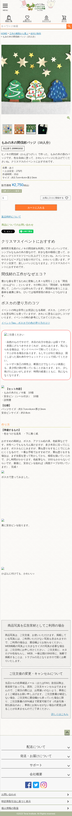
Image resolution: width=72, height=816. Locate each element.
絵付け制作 (36, 33)
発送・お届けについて (36, 756)
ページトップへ (67, 732)
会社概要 (36, 774)
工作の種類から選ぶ (18, 33)
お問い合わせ (8, 794)
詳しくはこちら (59, 714)
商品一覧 (8, 21)
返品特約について (11, 216)
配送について (36, 747)
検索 (69, 26)
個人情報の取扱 (10, 808)
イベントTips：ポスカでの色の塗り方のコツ (25, 322)
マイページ (46, 21)
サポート (36, 765)
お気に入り (27, 21)
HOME (4, 33)
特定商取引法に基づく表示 (16, 801)
